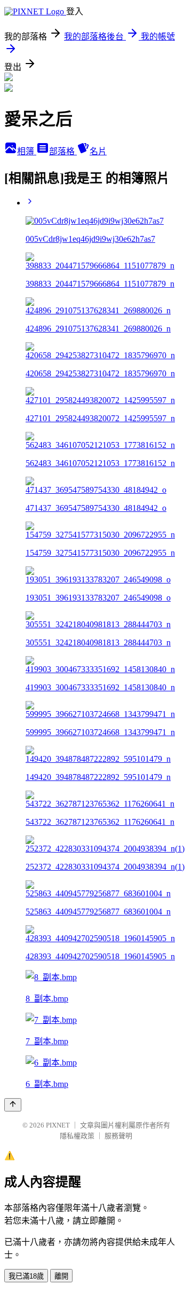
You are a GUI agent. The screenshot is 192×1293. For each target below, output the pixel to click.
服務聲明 (118, 1136)
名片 (98, 151)
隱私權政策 (77, 1136)
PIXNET (58, 1125)
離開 (61, 1276)
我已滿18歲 (26, 1276)
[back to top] (12, 1104)
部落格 (63, 151)
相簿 (26, 151)
